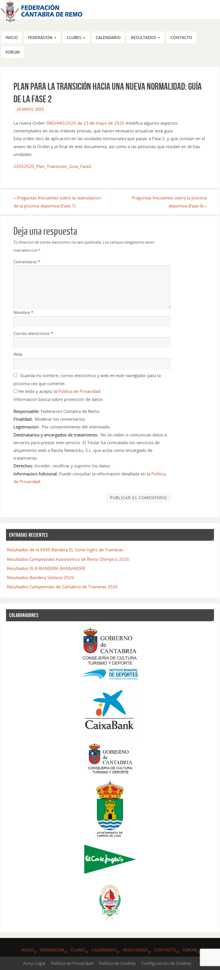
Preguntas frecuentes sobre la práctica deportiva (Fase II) (169, 201)
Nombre (23, 312)
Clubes (78, 950)
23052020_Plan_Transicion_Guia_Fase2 (52, 166)
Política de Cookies (117, 963)
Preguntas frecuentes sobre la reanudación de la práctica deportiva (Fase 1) (57, 201)
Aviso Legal (34, 963)
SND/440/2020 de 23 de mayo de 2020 (85, 123)
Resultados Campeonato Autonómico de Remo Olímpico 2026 (68, 559)
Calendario (104, 950)
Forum (189, 950)
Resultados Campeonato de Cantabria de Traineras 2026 (62, 586)
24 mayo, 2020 (30, 109)
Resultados (135, 950)
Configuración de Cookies (166, 963)
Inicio (27, 950)
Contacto (165, 950)
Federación (52, 950)
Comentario (26, 261)
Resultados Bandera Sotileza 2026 (40, 577)
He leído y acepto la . (59, 391)
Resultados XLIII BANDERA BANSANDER (46, 568)
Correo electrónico (33, 333)
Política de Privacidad (79, 391)
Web (17, 354)
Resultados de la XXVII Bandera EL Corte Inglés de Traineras (65, 549)
